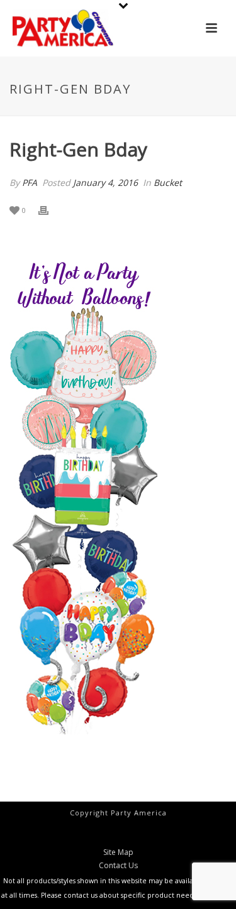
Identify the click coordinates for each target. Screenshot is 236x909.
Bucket (168, 182)
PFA (29, 182)
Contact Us (118, 866)
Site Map (118, 852)
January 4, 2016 (105, 182)
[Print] (49, 210)
